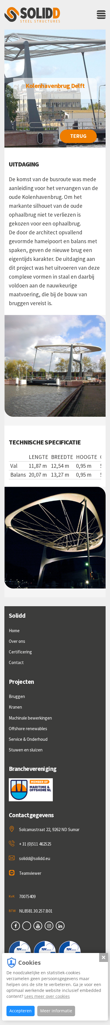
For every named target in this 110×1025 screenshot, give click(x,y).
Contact (16, 662)
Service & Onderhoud (28, 739)
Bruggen (17, 696)
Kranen (15, 707)
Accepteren (20, 1010)
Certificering (20, 652)
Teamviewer (30, 873)
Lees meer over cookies (47, 996)
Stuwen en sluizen (26, 750)
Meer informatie (56, 1010)
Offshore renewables (28, 728)
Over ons (17, 641)
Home (14, 630)
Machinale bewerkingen (30, 718)
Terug (78, 136)
